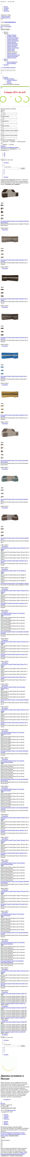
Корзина (3, 1103)
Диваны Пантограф (12, 56)
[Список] (3, 1036)
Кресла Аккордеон (12, 62)
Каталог (5, 29)
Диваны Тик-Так (11, 57)
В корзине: (7, 1099)
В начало (6, 162)
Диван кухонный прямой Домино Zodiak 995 (13, 1017)
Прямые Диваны (11, 35)
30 (4, 153)
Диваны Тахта (11, 50)
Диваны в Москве (9, 78)
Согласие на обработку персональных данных (13, 1134)
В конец (6, 177)
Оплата (6, 6)
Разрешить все (5, 1155)
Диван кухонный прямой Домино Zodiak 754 (13, 1003)
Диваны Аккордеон (12, 39)
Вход (2, 26)
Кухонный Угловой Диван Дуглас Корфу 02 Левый (15, 583)
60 (4, 155)
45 (4, 154)
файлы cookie (23, 1152)
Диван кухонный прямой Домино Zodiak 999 (13, 1031)
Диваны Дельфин (12, 46)
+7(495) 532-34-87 (5, 16)
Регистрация (7, 26)
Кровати (6, 64)
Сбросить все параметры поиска (9, 147)
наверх (3, 1137)
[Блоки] (1, 1036)
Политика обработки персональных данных (13, 1132)
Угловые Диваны (11, 36)
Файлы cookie (4, 1135)
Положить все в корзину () (8, 179)
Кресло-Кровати (11, 63)
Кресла (6, 59)
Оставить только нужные (16, 1155)
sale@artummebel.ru (10, 22)
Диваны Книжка (11, 42)
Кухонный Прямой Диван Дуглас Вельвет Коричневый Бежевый (12, 961)
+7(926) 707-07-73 (5, 17)
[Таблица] (4, 1036)
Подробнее (5, 229)
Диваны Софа (11, 49)
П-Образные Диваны (13, 37)
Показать (3, 146)
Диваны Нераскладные (13, 54)
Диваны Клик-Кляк (12, 45)
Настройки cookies (13, 1135)
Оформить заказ (11, 1110)
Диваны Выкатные (12, 43)
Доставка (6, 8)
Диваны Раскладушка (13, 47)
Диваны (6, 1121)
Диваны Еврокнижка (13, 40)
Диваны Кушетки (12, 53)
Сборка (6, 9)
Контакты (6, 11)
